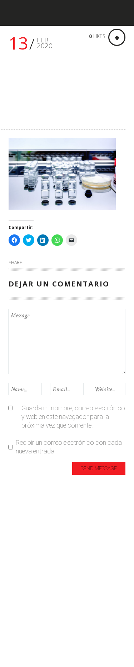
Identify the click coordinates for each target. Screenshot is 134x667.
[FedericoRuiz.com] (30, 13)
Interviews (22, 572)
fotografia (23, 548)
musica (19, 596)
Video (16, 643)
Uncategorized (28, 620)
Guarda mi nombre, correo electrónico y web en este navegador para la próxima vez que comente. (73, 416)
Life (13, 584)
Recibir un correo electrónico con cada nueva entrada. (69, 447)
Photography (27, 608)
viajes (16, 631)
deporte (19, 537)
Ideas (16, 560)
